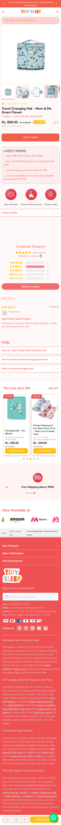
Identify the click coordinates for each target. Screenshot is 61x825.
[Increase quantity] (24, 820)
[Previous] (4, 4)
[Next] (56, 4)
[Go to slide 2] (29, 493)
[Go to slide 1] (26, 493)
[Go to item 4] (51, 92)
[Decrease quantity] (7, 820)
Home (4, 533)
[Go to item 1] (8, 92)
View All (53, 388)
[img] (9, 307)
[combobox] (32, 21)
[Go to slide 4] (34, 493)
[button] (16, 267)
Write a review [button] (30, 286)
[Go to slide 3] (32, 493)
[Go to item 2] (22, 92)
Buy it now (30, 137)
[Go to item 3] (36, 92)
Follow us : (8, 628)
